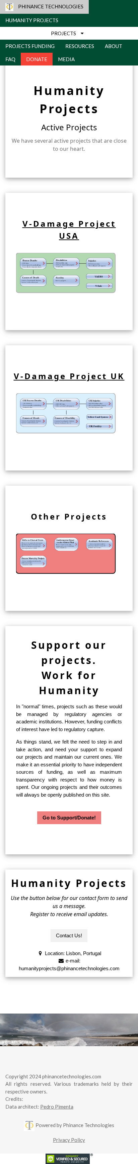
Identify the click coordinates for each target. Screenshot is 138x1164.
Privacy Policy (69, 1140)
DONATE (36, 59)
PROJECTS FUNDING (30, 46)
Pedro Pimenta (56, 1107)
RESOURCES (79, 46)
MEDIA (66, 59)
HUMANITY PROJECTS (31, 20)
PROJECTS (66, 33)
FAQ (10, 59)
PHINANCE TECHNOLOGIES (48, 6)
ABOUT (113, 46)
